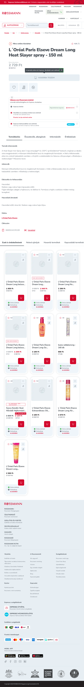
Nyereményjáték (34, 577)
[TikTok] (5, 661)
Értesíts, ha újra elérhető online (22, 117)
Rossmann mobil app (62, 558)
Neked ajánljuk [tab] (32, 242)
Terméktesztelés (60, 577)
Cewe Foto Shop (61, 561)
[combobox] (37, 25)
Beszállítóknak (34, 594)
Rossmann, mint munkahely (12, 590)
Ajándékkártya (60, 564)
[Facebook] (10, 661)
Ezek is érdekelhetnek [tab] (12, 242)
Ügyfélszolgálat (35, 590)
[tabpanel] (42, 187)
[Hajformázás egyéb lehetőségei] (30, 33)
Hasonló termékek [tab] (52, 242)
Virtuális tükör (60, 574)
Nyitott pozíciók (9, 587)
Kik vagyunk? (34, 558)
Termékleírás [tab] (14, 136)
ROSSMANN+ (43, 7)
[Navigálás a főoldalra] (11, 13)
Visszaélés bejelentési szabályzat (14, 576)
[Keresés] (51, 25)
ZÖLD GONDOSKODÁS (53, 12)
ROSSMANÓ (78, 7)
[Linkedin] (25, 661)
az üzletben (13, 307)
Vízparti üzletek (60, 571)
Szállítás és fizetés (9, 558)
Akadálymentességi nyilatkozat (13, 579)
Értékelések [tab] (70, 136)
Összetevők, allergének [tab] (34, 136)
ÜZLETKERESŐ (56, 7)
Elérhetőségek (34, 587)
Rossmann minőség (36, 561)
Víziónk (32, 564)
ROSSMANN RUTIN (39, 12)
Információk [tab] (55, 136)
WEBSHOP (32, 7)
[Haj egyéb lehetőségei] (16, 33)
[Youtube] (20, 661)
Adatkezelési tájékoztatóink (12, 569)
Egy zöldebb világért (36, 568)
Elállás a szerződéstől (10, 573)
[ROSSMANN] (13, 504)
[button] (74, 12)
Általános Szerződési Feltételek (13, 566)
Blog (31, 574)
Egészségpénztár (61, 568)
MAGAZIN (67, 7)
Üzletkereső (33, 597)
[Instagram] (15, 661)
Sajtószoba (33, 571)
